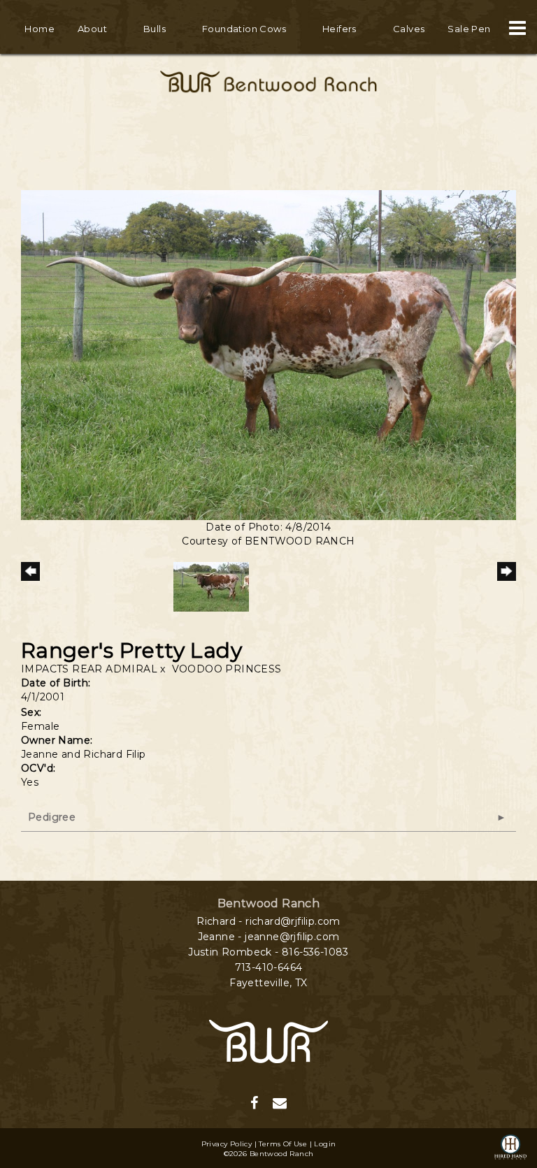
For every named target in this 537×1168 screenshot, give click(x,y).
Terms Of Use (283, 1143)
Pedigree (52, 817)
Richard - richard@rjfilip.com (268, 921)
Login (325, 1143)
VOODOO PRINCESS (227, 669)
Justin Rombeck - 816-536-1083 (268, 952)
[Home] (268, 1040)
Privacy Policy (226, 1143)
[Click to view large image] (268, 353)
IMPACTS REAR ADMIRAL (89, 669)
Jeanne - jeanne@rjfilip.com (269, 936)
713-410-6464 (269, 967)
